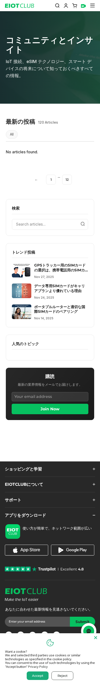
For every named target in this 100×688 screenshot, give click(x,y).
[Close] (95, 637)
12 (67, 179)
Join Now (50, 409)
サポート (13, 499)
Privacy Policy (38, 666)
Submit (84, 623)
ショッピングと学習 (23, 468)
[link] (26, 554)
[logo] (18, 5)
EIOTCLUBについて (24, 484)
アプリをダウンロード (25, 515)
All (12, 134)
